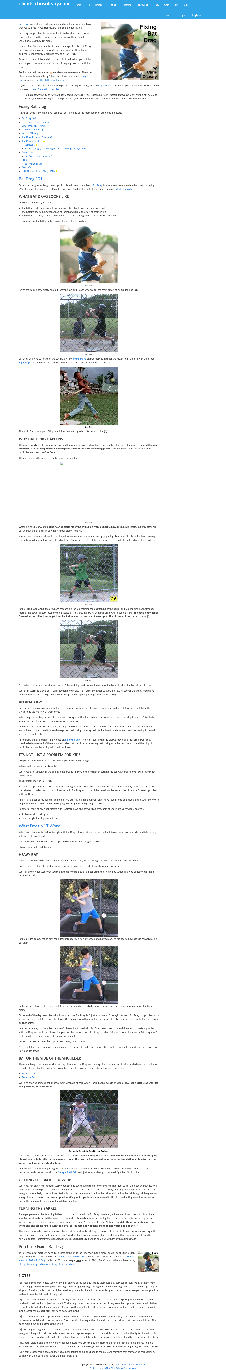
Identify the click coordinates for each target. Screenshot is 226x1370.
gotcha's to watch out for (71, 1256)
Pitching (127, 5)
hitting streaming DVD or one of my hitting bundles (46, 1264)
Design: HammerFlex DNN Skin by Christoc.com (113, 1368)
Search (168, 15)
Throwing (143, 5)
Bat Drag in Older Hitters (35, 122)
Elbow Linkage (73, 740)
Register (196, 15)
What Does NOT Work (33, 126)
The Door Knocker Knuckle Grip (38, 137)
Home (78, 5)
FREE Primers (95, 5)
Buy (176, 5)
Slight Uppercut (27, 362)
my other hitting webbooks (49, 80)
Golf (166, 5)
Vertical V (30, 145)
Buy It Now (104, 85)
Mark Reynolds (123, 189)
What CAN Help (30, 133)
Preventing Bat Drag (33, 129)
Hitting (112, 5)
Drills (24, 160)
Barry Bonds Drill (34, 164)
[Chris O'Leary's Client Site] (44, 3)
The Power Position (32, 141)
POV (157, 5)
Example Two (29, 1077)
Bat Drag (23, 24)
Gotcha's (26, 167)
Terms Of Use (121, 1364)
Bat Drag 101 (29, 118)
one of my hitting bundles (45, 89)
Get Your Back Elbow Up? (38, 156)
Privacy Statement (137, 1364)
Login (182, 15)
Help (185, 5)
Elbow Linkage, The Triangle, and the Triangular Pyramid (55, 148)
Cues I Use (27, 152)
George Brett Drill (67, 1172)
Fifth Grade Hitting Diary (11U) (38, 171)
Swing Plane (79, 359)
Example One (29, 1073)
